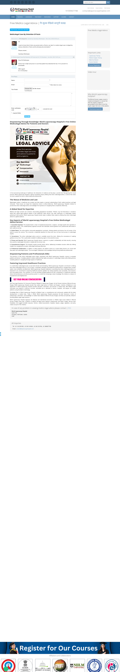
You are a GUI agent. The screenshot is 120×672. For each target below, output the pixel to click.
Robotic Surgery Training (95, 58)
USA (107, 24)
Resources (47, 17)
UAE (103, 24)
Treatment (38, 17)
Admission (29, 17)
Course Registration (94, 65)
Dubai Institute (99, 8)
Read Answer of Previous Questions (20, 29)
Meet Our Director (93, 60)
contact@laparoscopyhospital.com (96, 11)
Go (108, 2)
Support (56, 17)
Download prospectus (96, 109)
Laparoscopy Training (94, 56)
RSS (69, 308)
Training (20, 17)
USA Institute (107, 8)
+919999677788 (71, 11)
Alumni (63, 17)
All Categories (23, 38)
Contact (71, 17)
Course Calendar (93, 62)
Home (13, 17)
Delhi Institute (90, 8)
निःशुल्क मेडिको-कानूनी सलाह (53, 23)
